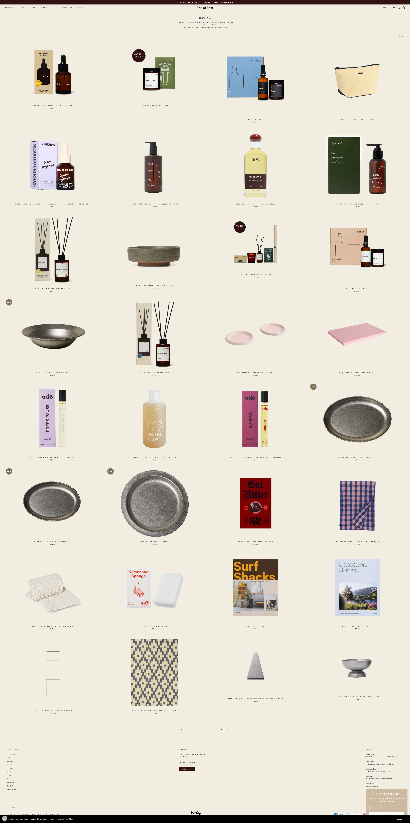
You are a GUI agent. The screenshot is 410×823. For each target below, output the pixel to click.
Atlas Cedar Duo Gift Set (357, 288)
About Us (10, 761)
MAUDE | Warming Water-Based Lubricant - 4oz (357, 204)
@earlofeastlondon (372, 786)
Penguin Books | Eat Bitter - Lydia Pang (255, 542)
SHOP (22, 7)
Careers (9, 775)
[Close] (405, 791)
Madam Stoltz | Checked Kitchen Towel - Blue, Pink (357, 542)
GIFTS (55, 7)
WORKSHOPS (67, 7)
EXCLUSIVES (10, 7)
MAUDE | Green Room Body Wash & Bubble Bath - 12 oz (154, 204)
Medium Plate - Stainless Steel (154, 542)
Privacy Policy (11, 789)
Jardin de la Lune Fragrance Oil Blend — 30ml (53, 106)
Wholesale (10, 782)
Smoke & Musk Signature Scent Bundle (256, 275)
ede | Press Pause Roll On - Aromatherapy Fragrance (53, 457)
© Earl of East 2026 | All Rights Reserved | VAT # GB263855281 (34, 814)
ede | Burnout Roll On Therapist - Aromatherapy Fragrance (256, 457)
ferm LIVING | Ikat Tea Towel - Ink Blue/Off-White (154, 711)
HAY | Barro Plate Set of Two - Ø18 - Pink (255, 373)
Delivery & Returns (13, 754)
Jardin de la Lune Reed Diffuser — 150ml (53, 288)
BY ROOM (44, 7)
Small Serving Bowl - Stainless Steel (53, 373)
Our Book (10, 772)
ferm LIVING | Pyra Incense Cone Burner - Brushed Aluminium (255, 699)
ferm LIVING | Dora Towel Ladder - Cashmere (53, 711)
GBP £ (385, 8)
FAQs (8, 758)
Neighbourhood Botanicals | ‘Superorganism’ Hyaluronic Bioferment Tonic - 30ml (52, 204)
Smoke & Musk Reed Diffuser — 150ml (154, 373)
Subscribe (387, 815)
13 (221, 730)
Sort (401, 36)
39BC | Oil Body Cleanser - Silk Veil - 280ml (255, 204)
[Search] (399, 8)
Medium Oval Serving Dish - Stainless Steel (357, 457)
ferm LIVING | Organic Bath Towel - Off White (52, 626)
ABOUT (79, 7)
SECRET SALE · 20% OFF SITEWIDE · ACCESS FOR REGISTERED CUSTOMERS (205, 2)
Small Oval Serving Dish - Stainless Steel (53, 542)
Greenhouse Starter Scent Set (154, 106)
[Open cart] (404, 7)
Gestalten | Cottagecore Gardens (357, 626)
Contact (9, 779)
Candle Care (11, 786)
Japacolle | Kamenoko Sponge (154, 626)
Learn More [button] (68, 819)
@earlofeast (370, 783)
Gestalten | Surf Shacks (255, 626)
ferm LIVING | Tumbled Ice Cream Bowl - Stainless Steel (357, 697)
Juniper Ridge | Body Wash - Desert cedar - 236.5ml (154, 457)
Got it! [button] (399, 819)
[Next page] (228, 729)
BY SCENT (32, 7)
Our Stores (10, 768)
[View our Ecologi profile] (196, 815)
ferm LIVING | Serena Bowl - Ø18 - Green (154, 286)
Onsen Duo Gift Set (255, 119)
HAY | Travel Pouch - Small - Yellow (357, 119)
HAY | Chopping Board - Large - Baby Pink (357, 373)
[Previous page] (181, 729)
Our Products (11, 765)
